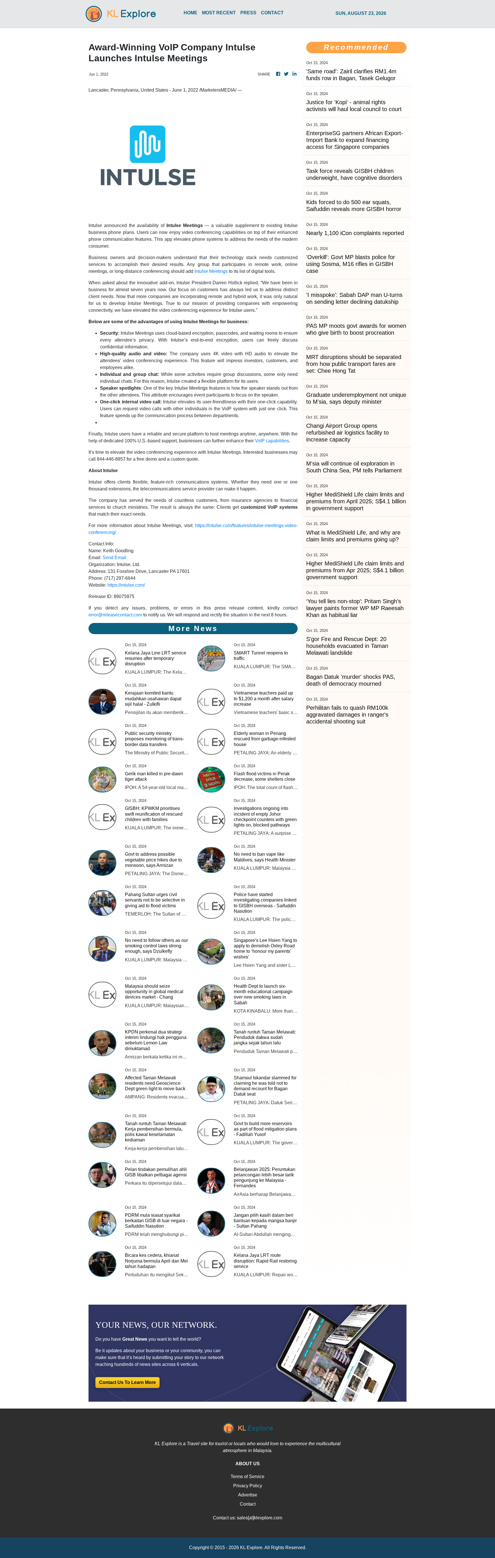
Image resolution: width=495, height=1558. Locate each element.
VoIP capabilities (272, 440)
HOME (190, 12)
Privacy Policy (247, 1485)
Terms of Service (247, 1476)
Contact (248, 1504)
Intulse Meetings (211, 271)
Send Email (114, 557)
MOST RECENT (219, 12)
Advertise (247, 1494)
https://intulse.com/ (126, 585)
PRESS (248, 12)
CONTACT (272, 12)
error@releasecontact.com (115, 614)
